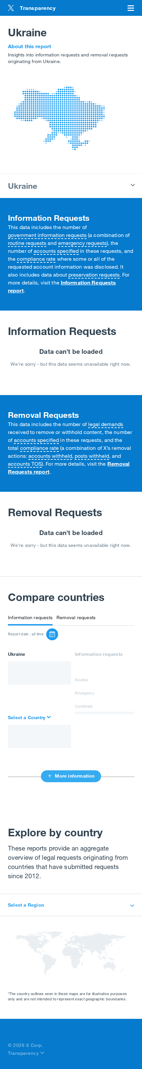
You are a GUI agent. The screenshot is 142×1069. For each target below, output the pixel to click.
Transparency (24, 1053)
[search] (30, 717)
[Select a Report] (52, 634)
